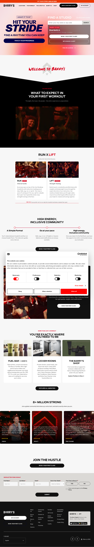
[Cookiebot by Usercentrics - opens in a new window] (79, 254)
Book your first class (15, 523)
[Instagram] (72, 539)
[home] (9, 5)
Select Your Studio (55, 480)
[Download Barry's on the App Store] (74, 523)
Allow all (74, 291)
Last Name (22, 480)
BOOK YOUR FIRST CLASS (68, 5)
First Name (7, 480)
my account (15, 518)
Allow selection (47, 291)
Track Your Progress (24, 40)
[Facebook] (77, 539)
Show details (79, 285)
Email (36, 480)
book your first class (47, 249)
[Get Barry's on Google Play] (82, 523)
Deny (20, 291)
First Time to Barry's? (72, 480)
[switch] (36, 278)
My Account (84, 5)
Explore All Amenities (47, 388)
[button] (15, 540)
